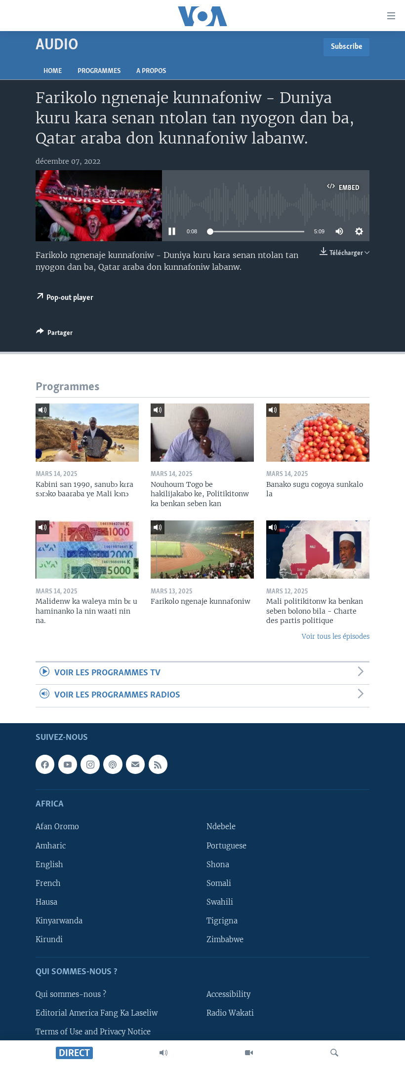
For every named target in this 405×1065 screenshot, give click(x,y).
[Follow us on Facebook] (45, 764)
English (49, 864)
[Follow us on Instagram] (90, 764)
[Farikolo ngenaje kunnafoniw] (202, 549)
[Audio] (163, 1052)
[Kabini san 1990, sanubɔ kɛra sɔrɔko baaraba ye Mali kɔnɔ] (87, 433)
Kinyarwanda (59, 920)
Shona (217, 864)
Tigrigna (222, 920)
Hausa (46, 901)
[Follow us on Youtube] (67, 764)
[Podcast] (112, 764)
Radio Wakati (230, 1013)
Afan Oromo (57, 826)
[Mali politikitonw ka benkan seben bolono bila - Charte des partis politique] (317, 549)
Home (52, 71)
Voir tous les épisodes (335, 636)
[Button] (54, 334)
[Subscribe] (135, 764)
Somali (218, 883)
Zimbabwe (224, 939)
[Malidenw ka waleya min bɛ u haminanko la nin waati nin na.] (87, 549)
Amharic (51, 845)
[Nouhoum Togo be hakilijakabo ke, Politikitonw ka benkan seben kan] (202, 433)
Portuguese (226, 845)
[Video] (249, 1052)
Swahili (219, 901)
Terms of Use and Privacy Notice (93, 1032)
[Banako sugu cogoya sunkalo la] (317, 433)
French (48, 883)
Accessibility (228, 994)
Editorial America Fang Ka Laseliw (97, 1013)
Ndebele (221, 826)
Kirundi (49, 939)
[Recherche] (334, 1052)
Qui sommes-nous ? (71, 994)
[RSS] (158, 764)
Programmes (99, 71)
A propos (151, 71)
